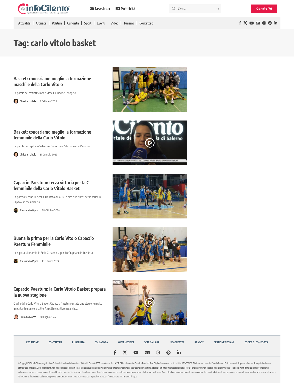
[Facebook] (240, 23)
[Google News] (258, 23)
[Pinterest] (270, 23)
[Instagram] (264, 23)
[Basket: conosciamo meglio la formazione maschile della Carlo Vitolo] (150, 89)
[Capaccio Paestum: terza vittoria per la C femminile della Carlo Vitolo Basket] (150, 196)
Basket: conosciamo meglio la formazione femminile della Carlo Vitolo (52, 134)
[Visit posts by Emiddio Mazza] (16, 316)
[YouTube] (251, 23)
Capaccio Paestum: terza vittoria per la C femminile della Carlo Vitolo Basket (51, 185)
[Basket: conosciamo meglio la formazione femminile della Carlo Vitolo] (150, 143)
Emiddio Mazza (28, 317)
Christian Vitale (28, 101)
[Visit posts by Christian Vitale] (16, 101)
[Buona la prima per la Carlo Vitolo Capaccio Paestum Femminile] (150, 249)
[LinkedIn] (275, 23)
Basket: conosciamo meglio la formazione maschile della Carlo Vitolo (52, 81)
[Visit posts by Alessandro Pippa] (16, 210)
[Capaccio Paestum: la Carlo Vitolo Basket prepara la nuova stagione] (150, 302)
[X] (245, 23)
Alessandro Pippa (29, 210)
